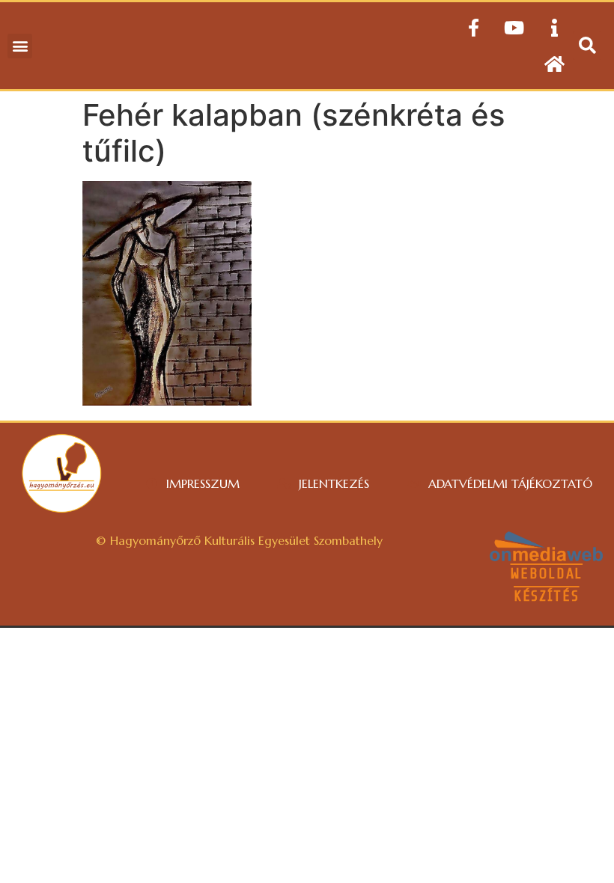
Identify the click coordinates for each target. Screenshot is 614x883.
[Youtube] (514, 28)
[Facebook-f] (473, 28)
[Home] (554, 64)
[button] (19, 46)
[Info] (554, 28)
